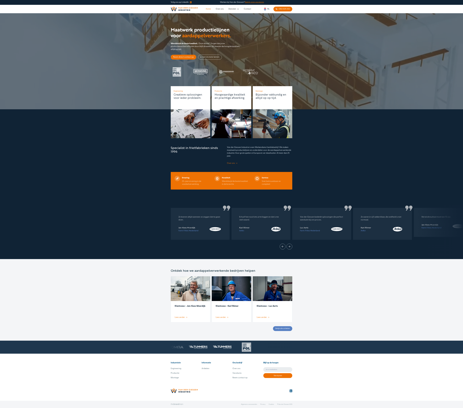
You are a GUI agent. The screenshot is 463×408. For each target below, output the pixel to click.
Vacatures (237, 373)
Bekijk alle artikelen (282, 328)
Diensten (232, 9)
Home (208, 9)
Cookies (271, 404)
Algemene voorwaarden (249, 404)
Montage (175, 378)
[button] (233, 9)
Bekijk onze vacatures (254, 2)
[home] (184, 9)
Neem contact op (240, 378)
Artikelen (205, 369)
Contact (247, 9)
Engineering (176, 369)
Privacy (263, 404)
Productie (175, 373)
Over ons (220, 9)
